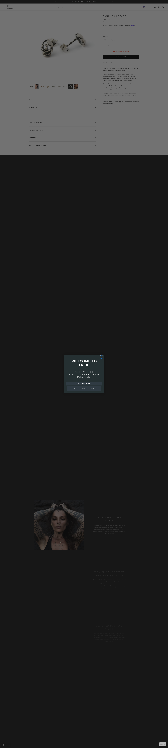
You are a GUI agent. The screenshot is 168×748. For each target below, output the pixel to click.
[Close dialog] (101, 356)
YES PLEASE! (84, 384)
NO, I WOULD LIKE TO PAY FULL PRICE (84, 388)
